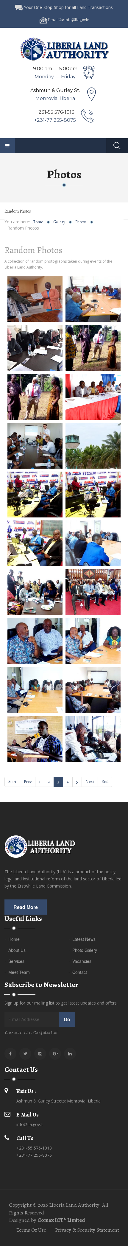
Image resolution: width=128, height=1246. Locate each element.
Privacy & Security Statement (87, 1229)
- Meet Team (17, 972)
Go (67, 1019)
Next (89, 782)
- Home (12, 939)
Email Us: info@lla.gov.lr (68, 20)
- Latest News (82, 939)
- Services (14, 961)
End (105, 782)
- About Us (15, 950)
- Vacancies (79, 961)
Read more (25, 907)
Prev (28, 782)
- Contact (77, 972)
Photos (81, 222)
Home (37, 222)
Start (12, 782)
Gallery (59, 222)
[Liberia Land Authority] (64, 49)
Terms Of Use (31, 1229)
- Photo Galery (82, 950)
